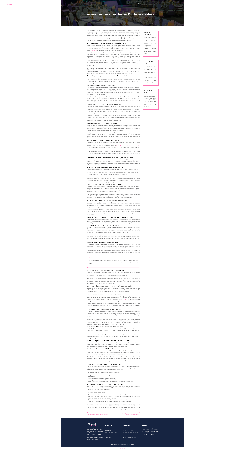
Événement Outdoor (125, 3)
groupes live (94, 50)
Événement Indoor (115, 3)
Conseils (142, 3)
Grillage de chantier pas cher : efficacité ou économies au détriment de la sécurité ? (100, 413)
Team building (135, 3)
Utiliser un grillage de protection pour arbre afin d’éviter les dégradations (127, 413)
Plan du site (122, 448)
